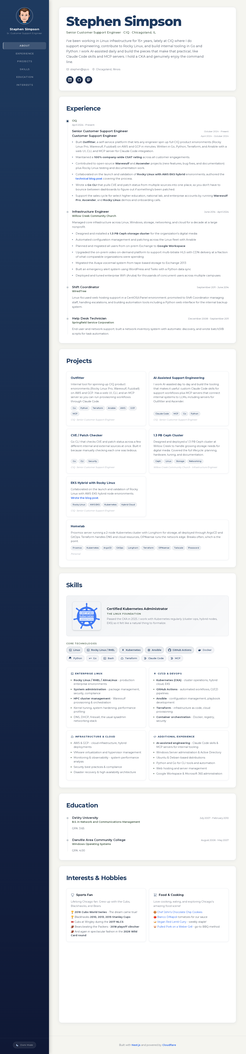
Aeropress (163, 972)
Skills (25, 69)
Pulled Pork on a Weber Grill (174, 926)
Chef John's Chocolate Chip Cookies (179, 912)
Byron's (79, 977)
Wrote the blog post (84, 498)
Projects (24, 61)
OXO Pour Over (167, 977)
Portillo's (80, 981)
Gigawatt (163, 967)
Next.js (136, 1045)
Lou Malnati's (83, 986)
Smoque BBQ (83, 967)
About (25, 45)
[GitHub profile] (79, 79)
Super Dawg (82, 972)
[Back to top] (24, 17)
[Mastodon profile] (88, 79)
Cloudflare (169, 1045)
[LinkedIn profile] (69, 79)
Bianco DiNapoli (167, 917)
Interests (24, 84)
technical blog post (89, 178)
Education (24, 76)
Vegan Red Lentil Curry (171, 921)
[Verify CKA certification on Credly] (86, 615)
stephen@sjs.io (79, 69)
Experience (25, 53)
